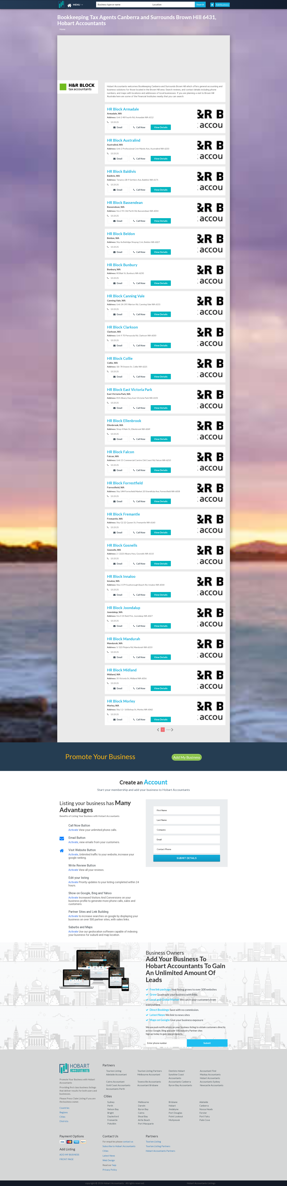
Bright (110, 1112)
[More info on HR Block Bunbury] (210, 274)
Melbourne (143, 1102)
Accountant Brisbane (147, 1085)
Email (119, 127)
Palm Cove (204, 1120)
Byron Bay (143, 1109)
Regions (63, 1112)
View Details (160, 127)
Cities (62, 1116)
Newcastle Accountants (211, 1085)
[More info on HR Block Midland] (210, 679)
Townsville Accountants (149, 1081)
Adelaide (203, 1102)
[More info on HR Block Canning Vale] (210, 305)
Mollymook (174, 1120)
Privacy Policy (110, 1169)
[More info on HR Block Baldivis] (210, 180)
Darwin (141, 1105)
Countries (64, 1107)
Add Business (222, 4)
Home (62, 29)
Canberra (204, 1105)
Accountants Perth (115, 1088)
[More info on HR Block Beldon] (210, 243)
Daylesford (113, 1116)
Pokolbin (111, 1123)
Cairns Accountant (115, 1081)
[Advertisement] (143, 58)
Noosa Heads (206, 1109)
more (168, 729)
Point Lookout (176, 1116)
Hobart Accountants (210, 1078)
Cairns (141, 1112)
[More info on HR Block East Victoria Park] (210, 398)
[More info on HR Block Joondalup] (210, 617)
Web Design (109, 1160)
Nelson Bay (113, 1109)
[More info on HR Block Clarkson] (210, 336)
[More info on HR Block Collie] (210, 367)
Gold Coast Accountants (118, 1085)
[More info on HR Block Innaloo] (210, 585)
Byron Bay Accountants (180, 1085)
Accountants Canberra (180, 1081)
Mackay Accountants (210, 1074)
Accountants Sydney (210, 1081)
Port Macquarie (146, 1123)
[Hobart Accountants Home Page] (212, 5)
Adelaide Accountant (116, 1074)
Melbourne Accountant (148, 1074)
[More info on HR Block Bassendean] (210, 211)
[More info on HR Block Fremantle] (210, 523)
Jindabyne (173, 1109)
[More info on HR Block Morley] (210, 710)
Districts (63, 1121)
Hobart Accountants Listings (201, 1183)
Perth (110, 1105)
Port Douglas (175, 1112)
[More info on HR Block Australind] (210, 149)
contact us (128, 1141)
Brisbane (173, 1102)
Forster (203, 1112)
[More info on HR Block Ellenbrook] (210, 430)
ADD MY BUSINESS (69, 1154)
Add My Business (186, 757)
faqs (114, 1165)
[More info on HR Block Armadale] (210, 118)
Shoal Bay (143, 1116)
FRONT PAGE (66, 1159)
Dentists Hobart (177, 1071)
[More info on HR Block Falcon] (210, 461)
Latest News (109, 1155)
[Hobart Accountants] (74, 5)
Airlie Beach (144, 1120)
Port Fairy (204, 1116)
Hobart (172, 1105)
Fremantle (112, 1120)
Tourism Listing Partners (149, 1071)
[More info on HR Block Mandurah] (210, 648)
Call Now (140, 127)
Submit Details (187, 858)
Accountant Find (208, 1071)
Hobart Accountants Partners (160, 1150)
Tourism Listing (113, 1071)
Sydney (111, 1102)
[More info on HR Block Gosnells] (210, 554)
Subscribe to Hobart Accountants (119, 1146)
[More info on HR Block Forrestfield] (210, 492)
